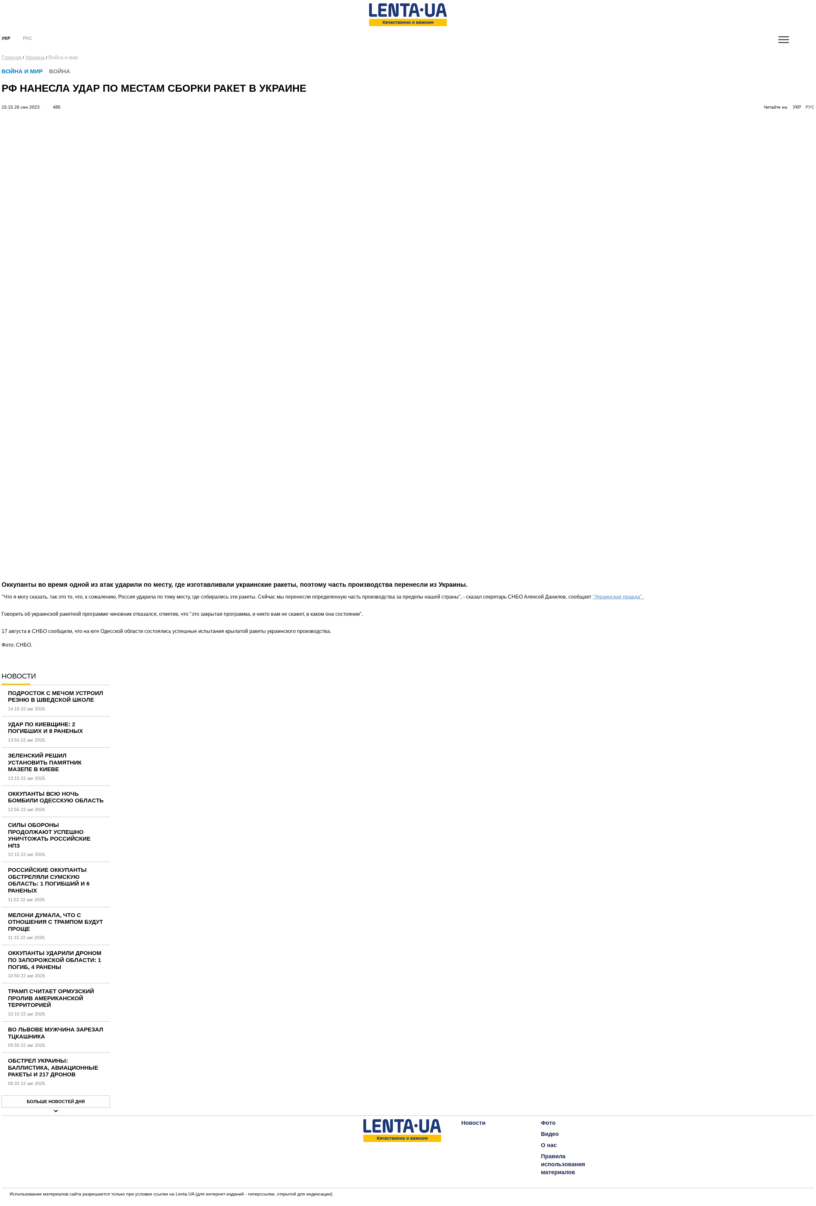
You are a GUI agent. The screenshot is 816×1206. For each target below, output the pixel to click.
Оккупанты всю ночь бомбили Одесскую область (56, 797)
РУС (809, 107)
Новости (473, 1123)
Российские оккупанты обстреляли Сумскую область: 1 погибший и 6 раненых (49, 880)
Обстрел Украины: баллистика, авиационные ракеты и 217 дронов (53, 1068)
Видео (550, 1134)
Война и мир (63, 57)
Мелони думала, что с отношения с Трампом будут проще (55, 922)
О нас (549, 1145)
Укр (6, 38)
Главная (11, 57)
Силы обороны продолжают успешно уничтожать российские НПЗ (49, 835)
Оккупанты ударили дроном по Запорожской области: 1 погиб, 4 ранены (54, 960)
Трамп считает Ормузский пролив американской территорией (51, 998)
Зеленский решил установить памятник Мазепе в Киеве (45, 762)
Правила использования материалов (563, 1164)
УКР (797, 107)
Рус (27, 38)
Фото (548, 1123)
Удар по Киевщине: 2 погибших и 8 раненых (45, 728)
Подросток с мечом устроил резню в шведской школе (55, 696)
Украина (35, 57)
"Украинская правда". (619, 596)
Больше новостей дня (56, 1101)
